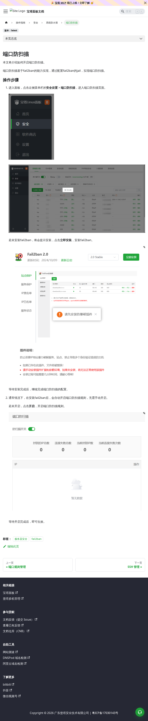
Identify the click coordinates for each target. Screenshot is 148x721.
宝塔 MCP (60, 3)
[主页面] (6, 22)
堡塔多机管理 (11, 599)
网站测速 (8, 652)
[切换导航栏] (5, 11)
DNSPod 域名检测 (15, 658)
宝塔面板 (8, 593)
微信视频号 (10, 696)
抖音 (6, 690)
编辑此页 (13, 546)
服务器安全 (21, 539)
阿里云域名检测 (13, 664)
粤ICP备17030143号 (105, 713)
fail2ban (37, 539)
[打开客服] (139, 712)
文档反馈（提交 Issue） (18, 619)
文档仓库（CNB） (14, 631)
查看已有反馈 (11, 625)
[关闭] (145, 3)
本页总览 (11, 38)
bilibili (7, 685)
